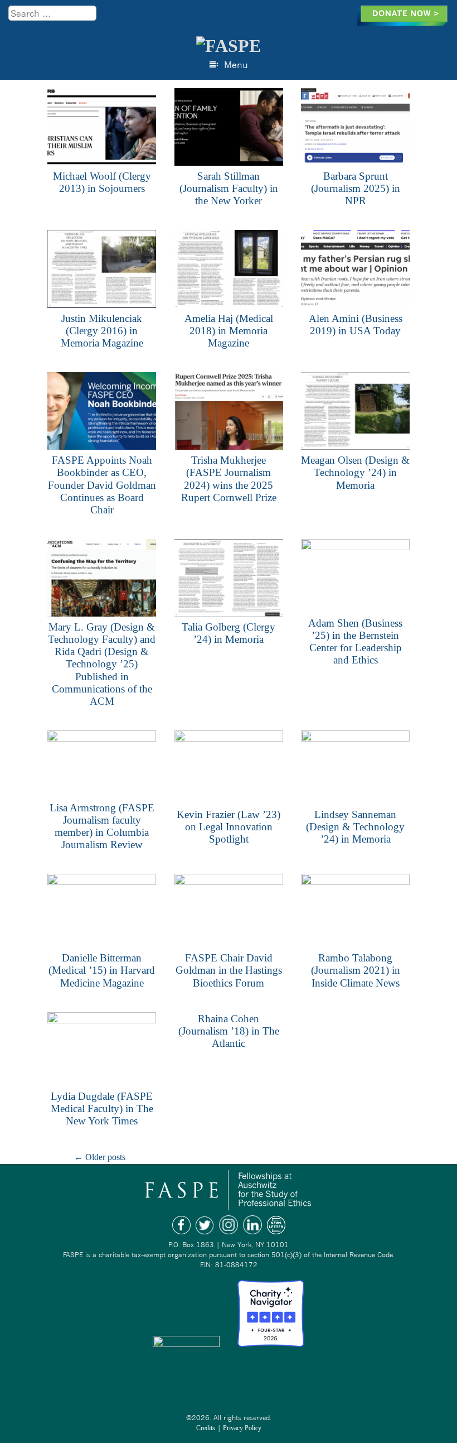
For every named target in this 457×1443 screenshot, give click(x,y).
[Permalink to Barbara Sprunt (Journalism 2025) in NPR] (355, 129)
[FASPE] (228, 46)
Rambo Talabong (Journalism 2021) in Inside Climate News (355, 970)
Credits (205, 1428)
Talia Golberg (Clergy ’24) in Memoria (228, 633)
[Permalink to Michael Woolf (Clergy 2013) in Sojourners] (101, 129)
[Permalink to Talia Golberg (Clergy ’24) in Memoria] (228, 580)
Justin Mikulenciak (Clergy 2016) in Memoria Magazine (102, 330)
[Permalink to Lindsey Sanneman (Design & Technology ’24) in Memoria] (355, 769)
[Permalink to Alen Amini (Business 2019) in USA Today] (355, 270)
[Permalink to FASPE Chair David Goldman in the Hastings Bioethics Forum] (228, 912)
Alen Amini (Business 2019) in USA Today (355, 324)
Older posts (99, 1157)
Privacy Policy (242, 1428)
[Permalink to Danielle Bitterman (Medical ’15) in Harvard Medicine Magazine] (101, 912)
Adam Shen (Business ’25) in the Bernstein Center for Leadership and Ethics (355, 641)
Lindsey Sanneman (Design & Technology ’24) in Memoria (355, 827)
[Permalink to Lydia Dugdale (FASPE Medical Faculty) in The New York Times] (101, 1051)
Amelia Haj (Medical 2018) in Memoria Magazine (228, 330)
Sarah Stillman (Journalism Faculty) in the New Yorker (228, 188)
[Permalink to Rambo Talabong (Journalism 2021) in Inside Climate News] (355, 912)
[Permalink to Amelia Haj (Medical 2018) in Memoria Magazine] (228, 270)
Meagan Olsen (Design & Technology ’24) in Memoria (355, 472)
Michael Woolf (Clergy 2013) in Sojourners (102, 182)
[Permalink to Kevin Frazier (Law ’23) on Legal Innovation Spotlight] (228, 769)
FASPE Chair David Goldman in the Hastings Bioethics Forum (229, 970)
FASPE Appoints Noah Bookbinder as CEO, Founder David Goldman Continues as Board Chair (102, 485)
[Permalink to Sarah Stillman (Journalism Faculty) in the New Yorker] (228, 129)
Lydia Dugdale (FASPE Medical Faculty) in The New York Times (102, 1108)
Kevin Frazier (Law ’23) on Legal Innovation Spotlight (228, 827)
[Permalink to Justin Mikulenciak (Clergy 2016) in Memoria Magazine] (101, 270)
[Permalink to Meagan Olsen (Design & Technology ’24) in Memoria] (355, 413)
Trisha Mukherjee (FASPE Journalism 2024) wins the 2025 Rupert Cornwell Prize (228, 478)
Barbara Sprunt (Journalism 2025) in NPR (355, 188)
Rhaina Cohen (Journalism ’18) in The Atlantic (228, 1031)
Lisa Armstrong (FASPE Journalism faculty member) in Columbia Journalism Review (102, 826)
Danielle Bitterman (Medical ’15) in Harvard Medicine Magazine (101, 970)
